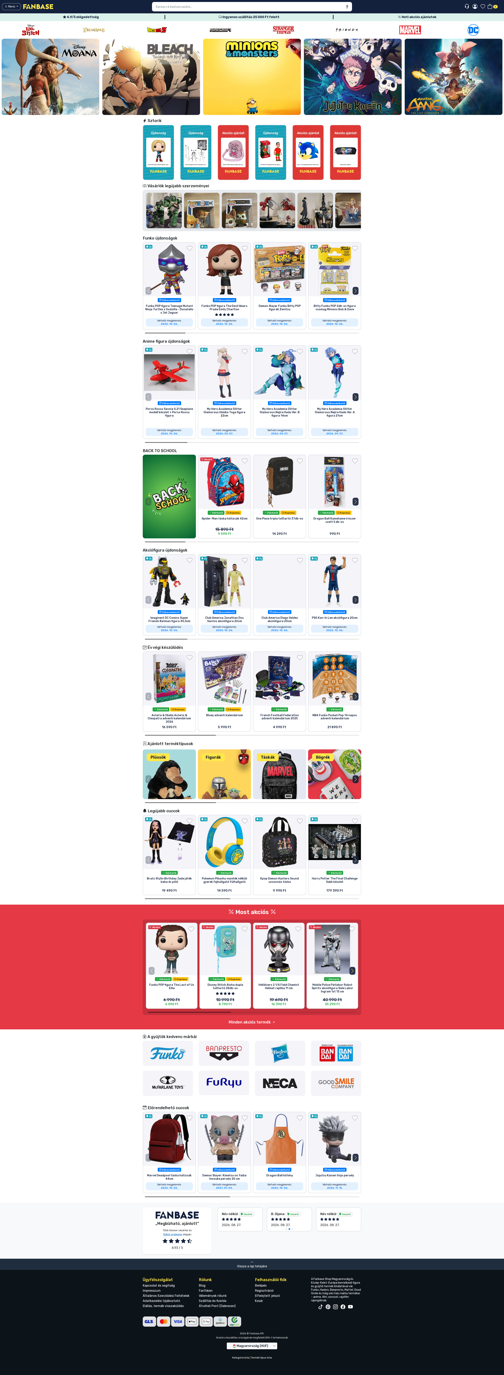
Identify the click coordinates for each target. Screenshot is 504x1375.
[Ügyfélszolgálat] (467, 6)
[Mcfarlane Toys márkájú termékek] (168, 1083)
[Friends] (220, 30)
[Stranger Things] (157, 30)
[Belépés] (475, 7)
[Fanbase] (38, 6)
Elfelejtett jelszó (267, 1296)
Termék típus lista (261, 1357)
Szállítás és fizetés (212, 1301)
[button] (355, 291)
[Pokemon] (410, 30)
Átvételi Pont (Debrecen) (217, 1306)
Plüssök (158, 757)
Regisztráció (264, 1290)
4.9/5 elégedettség (82, 17)
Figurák (213, 757)
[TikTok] (320, 1307)
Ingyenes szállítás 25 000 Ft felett (250, 17)
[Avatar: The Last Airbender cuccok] (252, 77)
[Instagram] (335, 1307)
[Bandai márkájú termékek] (336, 1053)
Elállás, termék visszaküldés (163, 1306)
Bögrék (323, 757)
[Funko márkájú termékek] (168, 1053)
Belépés (261, 1285)
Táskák (268, 757)
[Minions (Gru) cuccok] (50, 77)
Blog (202, 1285)
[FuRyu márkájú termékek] (224, 1083)
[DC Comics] (347, 30)
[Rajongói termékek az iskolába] (169, 496)
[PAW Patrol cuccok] (453, 77)
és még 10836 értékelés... (330, 1216)
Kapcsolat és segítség (159, 1285)
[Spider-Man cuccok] (353, 77)
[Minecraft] (94, 30)
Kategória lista (240, 1357)
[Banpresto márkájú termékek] (224, 1053)
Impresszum (152, 1290)
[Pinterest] (328, 1307)
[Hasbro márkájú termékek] (280, 1053)
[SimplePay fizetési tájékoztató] (220, 1321)
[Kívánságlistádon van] (189, 248)
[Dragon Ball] (31, 30)
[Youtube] (350, 1307)
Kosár (259, 1301)
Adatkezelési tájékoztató (161, 1301)
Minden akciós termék (250, 1022)
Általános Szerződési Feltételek (166, 1296)
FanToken (206, 1290)
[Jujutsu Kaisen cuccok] (151, 77)
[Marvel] (284, 30)
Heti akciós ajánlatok (418, 17)
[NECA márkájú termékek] (280, 1083)
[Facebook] (343, 1307)
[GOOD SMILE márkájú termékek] (336, 1083)
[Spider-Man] (473, 30)
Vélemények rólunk (213, 1296)
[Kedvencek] (482, 7)
